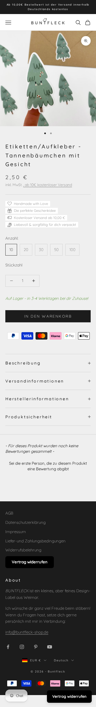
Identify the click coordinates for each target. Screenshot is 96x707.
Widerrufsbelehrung (23, 549)
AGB (9, 513)
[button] (48, 465)
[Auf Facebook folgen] (8, 646)
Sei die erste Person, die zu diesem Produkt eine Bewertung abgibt (48, 466)
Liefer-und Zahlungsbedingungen (35, 540)
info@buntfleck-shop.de (26, 632)
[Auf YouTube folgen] (49, 646)
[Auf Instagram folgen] (22, 646)
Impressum (15, 531)
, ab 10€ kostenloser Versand (47, 184)
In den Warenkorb (48, 316)
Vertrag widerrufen (29, 561)
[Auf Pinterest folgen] (35, 646)
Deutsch (61, 660)
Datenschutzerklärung (25, 522)
